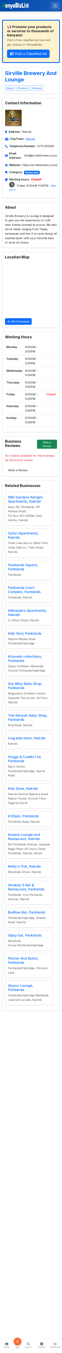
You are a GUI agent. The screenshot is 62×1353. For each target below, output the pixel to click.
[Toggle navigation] (55, 6)
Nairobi (30, 139)
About (10, 88)
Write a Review (47, 444)
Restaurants (31, 172)
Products (23, 88)
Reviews (37, 88)
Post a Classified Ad (31, 54)
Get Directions (20, 321)
